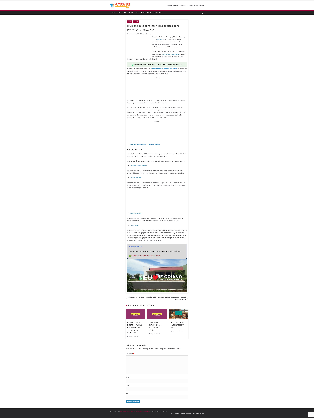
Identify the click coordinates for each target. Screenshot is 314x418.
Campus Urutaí (134, 225)
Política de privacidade (180, 413)
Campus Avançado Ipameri (138, 166)
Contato (202, 413)
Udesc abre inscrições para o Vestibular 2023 (142, 298)
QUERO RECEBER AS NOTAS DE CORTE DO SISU (146, 256)
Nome (128, 377)
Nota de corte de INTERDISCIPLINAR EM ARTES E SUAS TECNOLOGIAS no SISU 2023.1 (134, 327)
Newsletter (158, 12)
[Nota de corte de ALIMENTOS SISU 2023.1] (178, 310)
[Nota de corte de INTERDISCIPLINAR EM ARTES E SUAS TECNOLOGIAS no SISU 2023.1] (135, 310)
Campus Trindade (135, 178)
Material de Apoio (146, 12)
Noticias (130, 21)
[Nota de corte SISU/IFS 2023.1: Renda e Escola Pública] (157, 310)
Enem (119, 12)
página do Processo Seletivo (171, 54)
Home (113, 12)
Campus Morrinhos (136, 213)
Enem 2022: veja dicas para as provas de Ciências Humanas (172, 298)
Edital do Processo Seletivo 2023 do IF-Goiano (145, 144)
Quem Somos (196, 413)
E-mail (128, 385)
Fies (125, 12)
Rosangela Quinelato (146, 33)
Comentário (130, 354)
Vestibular (136, 21)
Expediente (188, 413)
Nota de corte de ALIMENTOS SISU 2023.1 (177, 325)
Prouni (131, 12)
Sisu (137, 12)
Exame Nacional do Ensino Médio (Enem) (163, 69)
